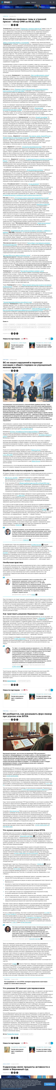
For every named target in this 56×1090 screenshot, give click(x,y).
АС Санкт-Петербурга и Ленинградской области (24, 431)
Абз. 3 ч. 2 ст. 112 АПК (11, 477)
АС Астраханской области (33, 917)
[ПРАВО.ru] (6, 2)
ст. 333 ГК (14, 922)
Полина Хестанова (13, 1034)
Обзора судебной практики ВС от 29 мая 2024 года (34, 483)
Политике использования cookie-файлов (11, 1088)
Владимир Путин (45, 327)
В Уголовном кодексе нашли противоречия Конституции (31, 198)
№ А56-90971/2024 (26, 428)
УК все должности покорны (35, 170)
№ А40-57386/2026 (19, 853)
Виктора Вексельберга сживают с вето (32, 271)
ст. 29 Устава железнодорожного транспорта (34, 789)
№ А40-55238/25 (11, 914)
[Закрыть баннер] (29, 1076)
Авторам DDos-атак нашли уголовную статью (16, 255)
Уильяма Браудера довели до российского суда (17, 302)
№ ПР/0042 (17, 869)
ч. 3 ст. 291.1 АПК (7, 454)
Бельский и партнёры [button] (26, 836)
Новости (5, 16)
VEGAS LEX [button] (19, 525)
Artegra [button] (44, 509)
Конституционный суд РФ (12, 327)
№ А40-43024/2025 (41, 825)
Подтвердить (49, 1084)
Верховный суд (35, 450)
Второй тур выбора (41, 117)
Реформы (33, 324)
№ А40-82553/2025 (12, 776)
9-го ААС (46, 912)
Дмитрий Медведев (10, 329)
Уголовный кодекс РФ (29, 327)
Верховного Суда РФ (43, 204)
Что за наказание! (33, 184)
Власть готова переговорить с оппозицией (16, 42)
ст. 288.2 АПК (21, 495)
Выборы (12, 324)
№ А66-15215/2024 (19, 638)
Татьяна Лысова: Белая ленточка (31, 146)
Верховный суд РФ (24, 681)
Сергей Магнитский (44, 324)
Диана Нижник (11, 681)
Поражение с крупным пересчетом (31, 28)
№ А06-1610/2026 (26, 922)
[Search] (50, 2)
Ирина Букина (36, 461)
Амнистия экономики (44, 223)
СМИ (6, 324)
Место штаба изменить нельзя (40, 75)
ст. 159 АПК (26, 479)
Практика (7, 979)
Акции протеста (22, 324)
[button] (12, 25)
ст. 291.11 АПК (41, 618)
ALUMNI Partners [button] (36, 544)
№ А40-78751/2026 (32, 853)
